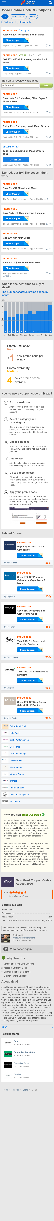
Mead (4, 1027)
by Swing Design (11, 657)
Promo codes (18, 16)
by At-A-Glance (10, 563)
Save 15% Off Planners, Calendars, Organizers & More (31, 580)
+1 (50, 45)
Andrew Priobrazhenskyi (24, 938)
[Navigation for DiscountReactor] (4, 3)
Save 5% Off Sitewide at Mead (20, 188)
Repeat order (25, 22)
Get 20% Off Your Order (16, 237)
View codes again (21, 949)
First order (8, 22)
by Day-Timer (10, 596)
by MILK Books (10, 718)
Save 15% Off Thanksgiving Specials (23, 213)
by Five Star (9, 627)
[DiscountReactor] (28, 3)
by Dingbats (9, 688)
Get (46, 85)
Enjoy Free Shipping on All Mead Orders (26, 126)
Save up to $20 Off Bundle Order (21, 262)
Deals (32, 16)
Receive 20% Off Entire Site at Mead (23, 34)
